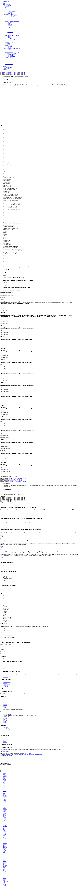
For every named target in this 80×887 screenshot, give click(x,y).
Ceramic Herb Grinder (33, 754)
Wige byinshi (5, 102)
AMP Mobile (28, 753)
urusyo (12, 754)
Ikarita (24, 753)
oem (1, 646)
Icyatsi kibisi (26, 754)
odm (3, 646)
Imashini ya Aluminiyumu (5, 754)
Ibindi (1, 512)
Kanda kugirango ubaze (27, 693)
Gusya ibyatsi (39, 754)
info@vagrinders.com (7, 698)
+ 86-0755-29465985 (7, 700)
